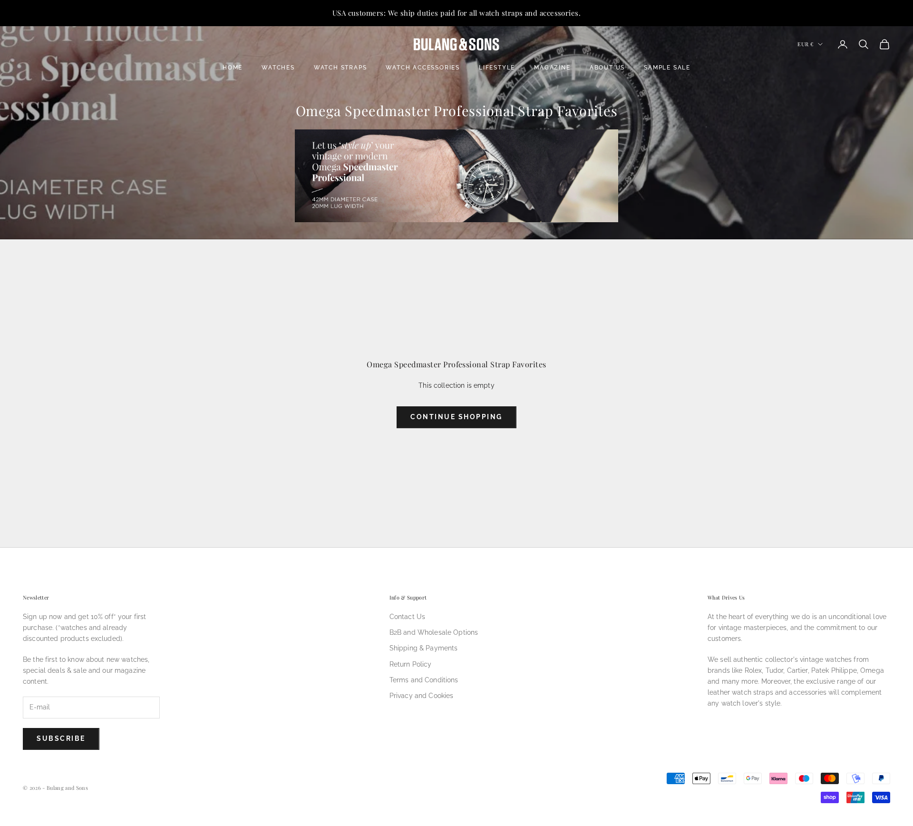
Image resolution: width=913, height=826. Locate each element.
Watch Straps (340, 67)
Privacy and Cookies (421, 695)
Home (233, 67)
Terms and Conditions (423, 680)
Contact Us (407, 616)
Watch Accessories (423, 67)
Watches (278, 67)
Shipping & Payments (423, 648)
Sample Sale (667, 67)
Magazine (552, 67)
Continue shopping (456, 417)
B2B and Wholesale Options (433, 632)
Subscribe (61, 738)
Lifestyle (497, 67)
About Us (607, 67)
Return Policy (410, 664)
